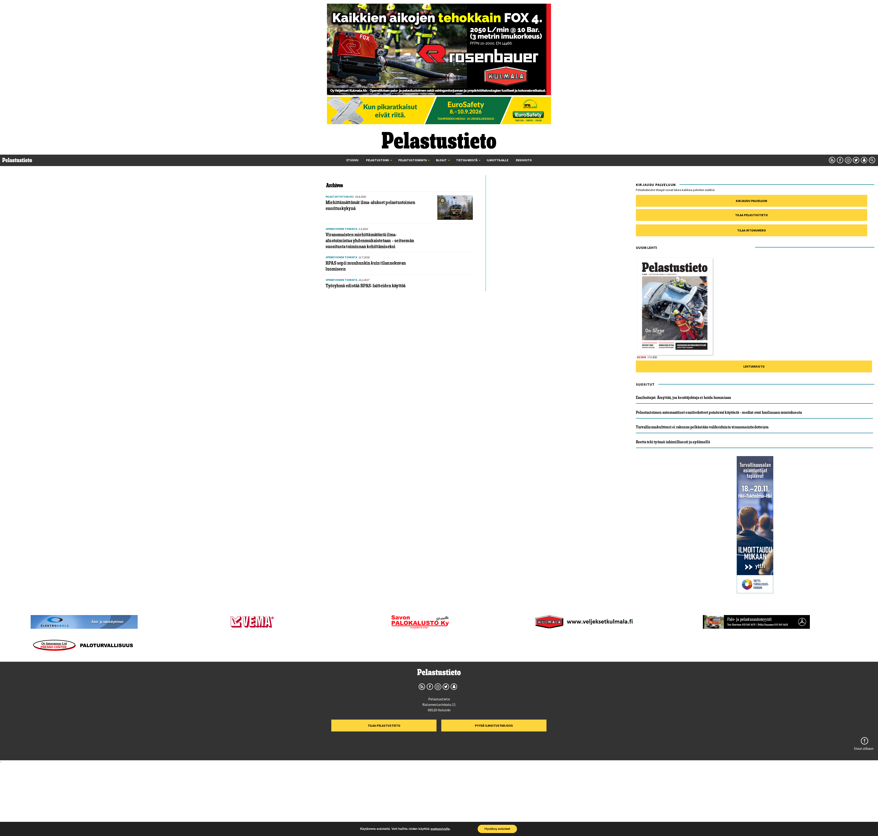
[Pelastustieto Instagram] (848, 160)
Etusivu (352, 160)
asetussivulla (440, 829)
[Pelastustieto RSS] (832, 160)
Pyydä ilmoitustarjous (494, 725)
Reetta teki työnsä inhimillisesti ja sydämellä (673, 441)
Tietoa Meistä (466, 160)
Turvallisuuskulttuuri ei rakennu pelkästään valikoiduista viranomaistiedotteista (702, 427)
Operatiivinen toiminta (341, 229)
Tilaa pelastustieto (751, 215)
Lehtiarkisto (754, 366)
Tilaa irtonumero (751, 230)
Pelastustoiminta (412, 160)
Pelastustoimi (377, 160)
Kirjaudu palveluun (751, 201)
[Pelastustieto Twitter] (856, 160)
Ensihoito (524, 160)
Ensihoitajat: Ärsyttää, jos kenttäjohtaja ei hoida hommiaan (683, 397)
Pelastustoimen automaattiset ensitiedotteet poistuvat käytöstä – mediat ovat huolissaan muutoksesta (719, 412)
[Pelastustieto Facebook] (840, 160)
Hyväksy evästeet (497, 829)
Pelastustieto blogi (340, 196)
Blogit (441, 160)
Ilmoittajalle (497, 160)
